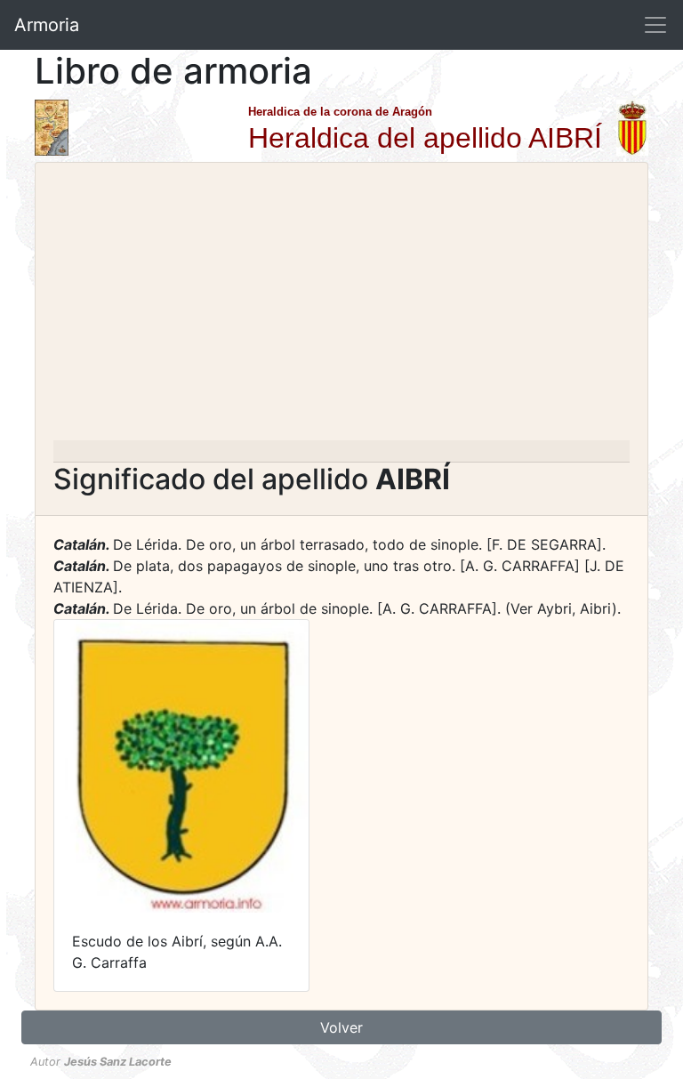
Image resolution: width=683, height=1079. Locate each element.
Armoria (46, 25)
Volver (341, 1027)
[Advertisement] (341, 306)
